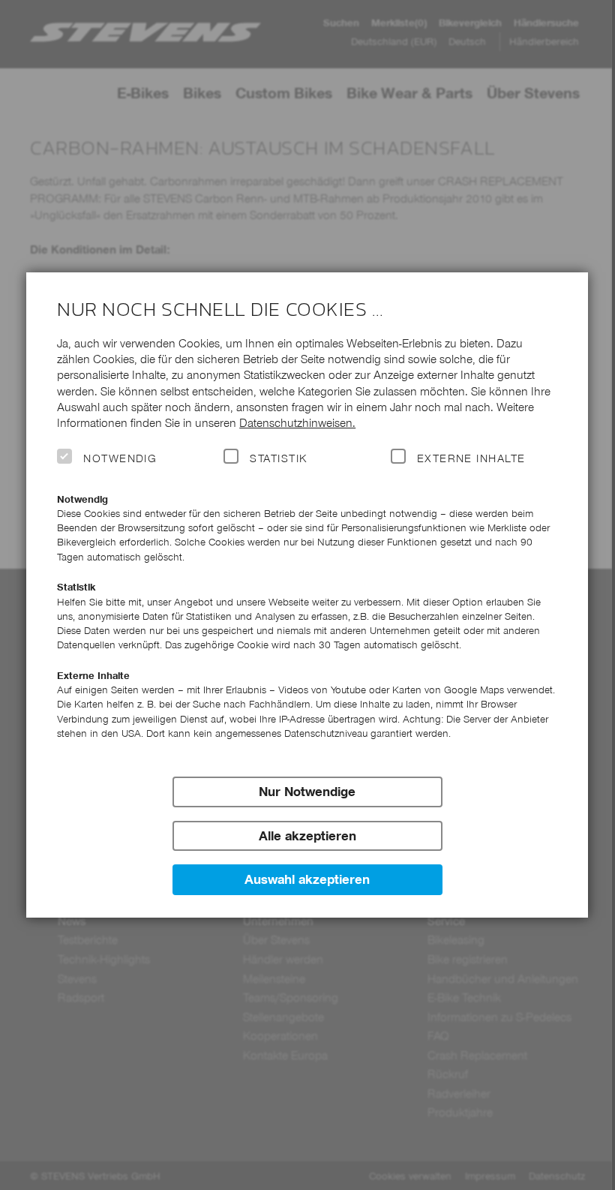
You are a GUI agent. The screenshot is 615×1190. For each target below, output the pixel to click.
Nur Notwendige (307, 791)
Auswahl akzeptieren (307, 879)
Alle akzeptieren (307, 835)
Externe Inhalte (471, 458)
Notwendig (120, 458)
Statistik (278, 458)
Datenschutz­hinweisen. (297, 422)
